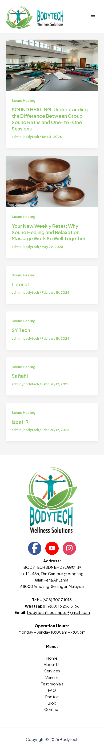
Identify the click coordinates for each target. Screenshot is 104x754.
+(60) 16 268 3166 (63, 606)
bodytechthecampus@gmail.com (58, 612)
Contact (52, 709)
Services (52, 670)
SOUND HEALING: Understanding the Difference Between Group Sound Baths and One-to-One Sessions (50, 118)
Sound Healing (23, 100)
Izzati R (20, 422)
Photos (52, 696)
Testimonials (52, 683)
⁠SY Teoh (21, 330)
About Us (52, 664)
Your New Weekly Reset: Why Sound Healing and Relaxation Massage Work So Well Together (49, 232)
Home (52, 658)
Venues (52, 677)
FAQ (52, 690)
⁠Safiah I (20, 376)
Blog (52, 703)
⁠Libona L (21, 284)
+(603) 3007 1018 (56, 599)
